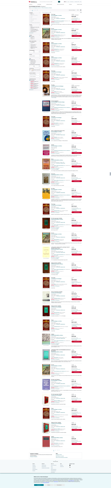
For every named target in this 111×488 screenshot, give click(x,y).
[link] (80, 10)
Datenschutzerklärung (53, 469)
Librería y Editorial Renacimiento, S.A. (59, 165)
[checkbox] (29, 27)
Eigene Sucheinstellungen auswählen (62, 457)
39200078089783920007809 (60, 192)
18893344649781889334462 (60, 295)
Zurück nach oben (55, 461)
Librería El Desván (56, 312)
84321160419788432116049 (60, 222)
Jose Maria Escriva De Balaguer (56, 117)
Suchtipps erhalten (59, 454)
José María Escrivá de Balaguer (56, 395)
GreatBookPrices (56, 49)
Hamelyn (55, 91)
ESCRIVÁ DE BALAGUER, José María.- (57, 219)
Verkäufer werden (79, 4)
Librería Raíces (56, 357)
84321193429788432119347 (60, 426)
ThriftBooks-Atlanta (57, 298)
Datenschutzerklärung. (46, 482)
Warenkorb (34, 470)
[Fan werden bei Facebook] (69, 465)
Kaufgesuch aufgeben (33, 456)
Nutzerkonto (71, 1)
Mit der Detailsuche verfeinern (47, 7)
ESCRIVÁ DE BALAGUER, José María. (57, 249)
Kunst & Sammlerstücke (60, 4)
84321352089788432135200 (60, 252)
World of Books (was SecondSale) (59, 20)
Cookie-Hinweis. (56, 481)
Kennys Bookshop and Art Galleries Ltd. (60, 371)
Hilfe (80, 1)
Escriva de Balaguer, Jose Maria (56, 29)
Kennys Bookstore (56, 239)
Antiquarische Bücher (49, 4)
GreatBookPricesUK (57, 326)
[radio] (29, 37)
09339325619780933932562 (60, 18)
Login (68, 1)
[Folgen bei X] (69, 467)
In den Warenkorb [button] (77, 21)
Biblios (55, 284)
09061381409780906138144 (60, 32)
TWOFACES (55, 137)
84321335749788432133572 (60, 440)
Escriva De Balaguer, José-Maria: (56, 145)
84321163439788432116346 (60, 398)
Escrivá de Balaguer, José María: (56, 189)
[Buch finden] (59, 1)
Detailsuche (30, 4)
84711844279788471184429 (60, 134)
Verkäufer (70, 4)
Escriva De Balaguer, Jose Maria (56, 15)
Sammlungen (39, 4)
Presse (52, 466)
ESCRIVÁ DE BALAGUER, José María (57, 351)
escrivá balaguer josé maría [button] (36, 7)
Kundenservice (62, 466)
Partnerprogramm (44, 466)
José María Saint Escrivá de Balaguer (57, 86)
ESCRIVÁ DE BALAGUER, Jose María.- (57, 174)
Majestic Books (56, 77)
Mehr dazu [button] (30, 89)
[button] (30, 10)
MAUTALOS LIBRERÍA (57, 400)
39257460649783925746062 (60, 383)
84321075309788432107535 (60, 338)
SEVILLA (57, 169)
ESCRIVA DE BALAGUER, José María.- (57, 160)
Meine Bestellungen (35, 469)
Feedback (110, 173)
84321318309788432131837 (60, 177)
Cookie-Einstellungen (71, 480)
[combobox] (48, 1)
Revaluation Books (56, 210)
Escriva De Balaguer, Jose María (56, 131)
